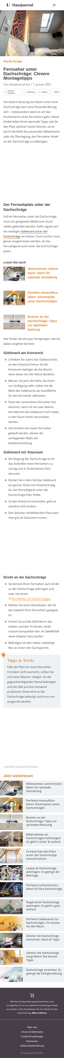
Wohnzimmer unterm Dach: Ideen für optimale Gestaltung (43, 273)
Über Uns (32, 1027)
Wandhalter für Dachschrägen (31, 599)
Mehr (56, 92)
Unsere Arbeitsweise (32, 1031)
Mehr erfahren (39, 1012)
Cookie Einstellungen (32, 1036)
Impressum (32, 1041)
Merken (31, 92)
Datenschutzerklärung (32, 1045)
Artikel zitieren (11, 92)
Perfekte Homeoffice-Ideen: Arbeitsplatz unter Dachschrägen (43, 297)
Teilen (44, 92)
